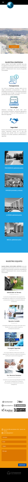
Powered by (14, 473)
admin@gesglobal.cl (8, 433)
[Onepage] (10, 5)
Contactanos (14, 46)
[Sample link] (7, 401)
